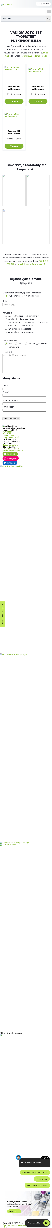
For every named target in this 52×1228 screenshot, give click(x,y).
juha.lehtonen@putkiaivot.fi (31, 264)
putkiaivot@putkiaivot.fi (13, 450)
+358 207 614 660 (11, 448)
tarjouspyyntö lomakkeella (33, 55)
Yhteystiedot (43, 4)
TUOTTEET (7, 432)
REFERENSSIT (9, 433)
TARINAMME (8, 435)
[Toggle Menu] (49, 11)
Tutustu (14, 101)
